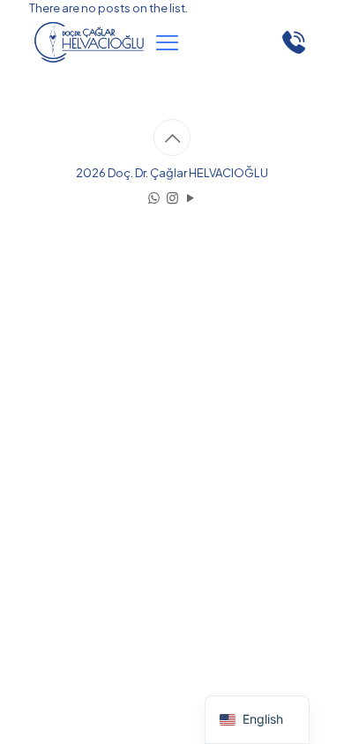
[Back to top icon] (172, 137)
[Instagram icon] (172, 197)
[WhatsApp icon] (154, 197)
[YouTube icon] (191, 197)
